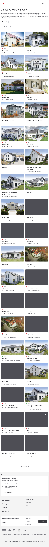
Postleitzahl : (28, 518)
